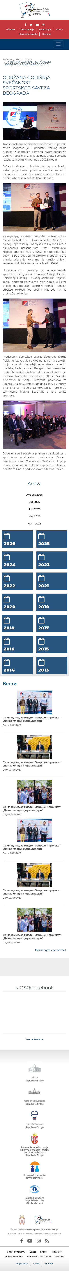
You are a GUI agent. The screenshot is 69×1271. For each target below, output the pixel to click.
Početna (10, 29)
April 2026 (34, 523)
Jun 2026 (34, 509)
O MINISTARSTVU (16, 1252)
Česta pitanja (27, 29)
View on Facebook (34, 1039)
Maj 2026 (34, 516)
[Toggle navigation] (58, 44)
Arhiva (59, 29)
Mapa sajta (45, 29)
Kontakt (46, 34)
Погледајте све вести (50, 950)
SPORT (43, 1252)
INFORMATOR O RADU (39, 1256)
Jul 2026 (34, 502)
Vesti (18, 59)
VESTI (33, 1252)
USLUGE (59, 1256)
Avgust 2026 (34, 494)
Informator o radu (27, 34)
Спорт (28, 59)
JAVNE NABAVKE (14, 1256)
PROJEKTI (57, 1252)
